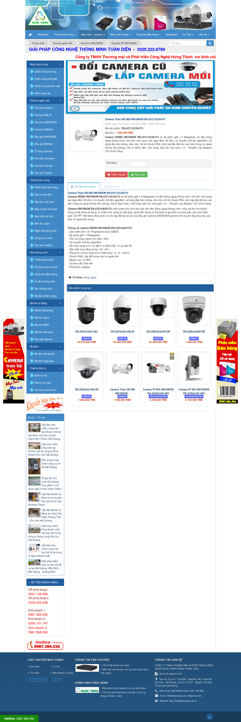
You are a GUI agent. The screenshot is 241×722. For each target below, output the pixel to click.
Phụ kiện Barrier (44, 339)
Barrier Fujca (42, 317)
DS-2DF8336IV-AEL (86, 331)
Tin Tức (56, 666)
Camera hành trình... (46, 390)
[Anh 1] (140, 87)
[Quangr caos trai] (13, 361)
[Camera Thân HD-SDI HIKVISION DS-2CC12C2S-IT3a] (122, 368)
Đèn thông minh (43, 288)
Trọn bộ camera (43, 107)
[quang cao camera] (45, 404)
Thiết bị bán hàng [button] (64, 34)
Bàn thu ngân (42, 223)
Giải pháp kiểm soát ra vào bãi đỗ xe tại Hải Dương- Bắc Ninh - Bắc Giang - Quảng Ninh (45, 566)
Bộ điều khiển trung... (46, 296)
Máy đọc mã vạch (44, 201)
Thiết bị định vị (38, 368)
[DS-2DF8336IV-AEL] (87, 310)
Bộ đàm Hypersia (44, 361)
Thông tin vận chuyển (92, 660)
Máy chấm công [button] (119, 34)
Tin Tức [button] (186, 34)
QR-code (55, 679)
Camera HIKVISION (46, 122)
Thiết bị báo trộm (44, 259)
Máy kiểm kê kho (44, 216)
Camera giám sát (39, 100)
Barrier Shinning (44, 332)
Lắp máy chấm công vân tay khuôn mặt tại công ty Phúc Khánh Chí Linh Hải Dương (43, 449)
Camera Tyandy (43, 165)
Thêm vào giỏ (118, 174)
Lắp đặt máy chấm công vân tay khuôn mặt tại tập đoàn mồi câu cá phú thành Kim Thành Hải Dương (44, 432)
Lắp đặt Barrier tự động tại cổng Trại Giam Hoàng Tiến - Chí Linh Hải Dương (45, 515)
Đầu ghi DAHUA (43, 144)
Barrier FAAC (42, 324)
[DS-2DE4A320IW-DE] (158, 306)
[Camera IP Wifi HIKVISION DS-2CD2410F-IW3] (194, 368)
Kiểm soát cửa (43, 93)
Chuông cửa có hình (46, 267)
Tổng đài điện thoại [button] (147, 34)
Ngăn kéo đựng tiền (46, 230)
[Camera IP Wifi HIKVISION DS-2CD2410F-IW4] (158, 368)
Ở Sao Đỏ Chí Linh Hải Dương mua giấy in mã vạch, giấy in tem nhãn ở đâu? (45, 483)
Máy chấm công (39, 64)
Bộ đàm (34, 346)
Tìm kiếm (34, 672)
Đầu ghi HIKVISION (45, 136)
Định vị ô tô (41, 375)
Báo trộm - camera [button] (92, 34)
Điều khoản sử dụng (61, 672)
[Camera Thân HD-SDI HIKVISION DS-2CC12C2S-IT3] (86, 134)
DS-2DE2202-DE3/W (86, 389)
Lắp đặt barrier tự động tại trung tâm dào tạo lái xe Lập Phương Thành (45, 499)
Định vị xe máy (43, 382)
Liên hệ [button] (203, 34)
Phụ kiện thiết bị (43, 245)
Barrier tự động (38, 303)
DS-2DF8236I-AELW (122, 331)
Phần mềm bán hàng (46, 187)
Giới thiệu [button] (43, 34)
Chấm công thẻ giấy (46, 78)
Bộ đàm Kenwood (44, 353)
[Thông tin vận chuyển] (88, 668)
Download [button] (171, 34)
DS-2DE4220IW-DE (194, 331)
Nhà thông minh (39, 252)
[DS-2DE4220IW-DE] (194, 310)
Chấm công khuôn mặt (47, 86)
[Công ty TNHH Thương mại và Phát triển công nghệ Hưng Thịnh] (40, 14)
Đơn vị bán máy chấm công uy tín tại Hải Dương (51, 463)
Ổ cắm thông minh (45, 281)
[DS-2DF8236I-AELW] (122, 310)
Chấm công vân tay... (46, 71)
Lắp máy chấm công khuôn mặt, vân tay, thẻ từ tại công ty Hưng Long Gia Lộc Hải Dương (44, 533)
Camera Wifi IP (43, 115)
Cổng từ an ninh (44, 238)
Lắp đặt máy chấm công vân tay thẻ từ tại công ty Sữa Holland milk (45, 550)
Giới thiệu (34, 666)
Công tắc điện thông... (47, 274)
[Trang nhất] (30, 34)
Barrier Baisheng (44, 310)
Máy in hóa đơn (43, 194)
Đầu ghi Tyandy (43, 173)
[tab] (84, 186)
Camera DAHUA (44, 129)
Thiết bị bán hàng (40, 180)
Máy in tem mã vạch (46, 209)
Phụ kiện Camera (44, 158)
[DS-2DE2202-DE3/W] (87, 368)
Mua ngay (139, 174)
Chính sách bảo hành (91, 683)
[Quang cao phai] (227, 361)
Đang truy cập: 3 (37, 679)
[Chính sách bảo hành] (88, 690)
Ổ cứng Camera (44, 151)
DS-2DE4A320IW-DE (158, 331)
